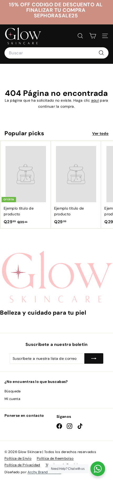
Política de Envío (18, 458)
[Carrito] (92, 36)
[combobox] (56, 53)
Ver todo (100, 133)
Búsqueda (12, 391)
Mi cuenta (12, 399)
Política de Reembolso (55, 458)
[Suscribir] (93, 358)
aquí (95, 100)
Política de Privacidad (22, 465)
